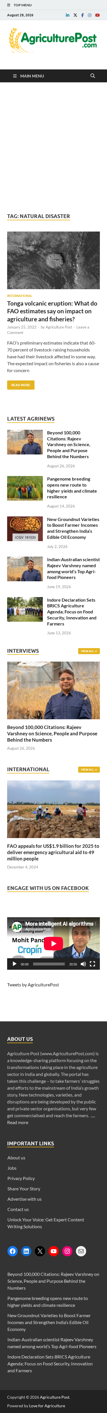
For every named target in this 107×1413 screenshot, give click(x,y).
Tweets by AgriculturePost (33, 984)
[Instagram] (67, 1251)
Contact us (18, 1209)
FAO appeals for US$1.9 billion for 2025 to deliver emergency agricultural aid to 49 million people (53, 852)
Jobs (12, 1168)
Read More (18, 383)
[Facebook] (12, 1251)
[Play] (14, 964)
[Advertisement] (53, 147)
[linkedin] (67, 15)
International (19, 296)
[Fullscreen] (92, 964)
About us (16, 1157)
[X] (40, 1251)
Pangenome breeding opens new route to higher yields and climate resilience (72, 487)
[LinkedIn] (26, 1251)
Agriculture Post (59, 327)
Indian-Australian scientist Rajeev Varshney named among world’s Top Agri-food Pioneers (73, 568)
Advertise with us (24, 1199)
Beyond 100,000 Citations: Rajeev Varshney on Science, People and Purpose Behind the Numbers (68, 444)
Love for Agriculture (47, 1405)
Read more (17, 1122)
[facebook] (82, 15)
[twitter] (75, 15)
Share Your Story (23, 1188)
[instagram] (89, 15)
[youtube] (97, 15)
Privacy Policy (21, 1178)
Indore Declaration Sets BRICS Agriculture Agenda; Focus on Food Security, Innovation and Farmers (71, 611)
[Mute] (83, 964)
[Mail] (81, 1251)
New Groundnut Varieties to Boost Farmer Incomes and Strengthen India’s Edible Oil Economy (73, 528)
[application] (53, 943)
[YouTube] (54, 1251)
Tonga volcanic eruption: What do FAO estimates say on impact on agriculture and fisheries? (52, 311)
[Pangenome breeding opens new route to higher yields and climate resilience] (25, 479)
